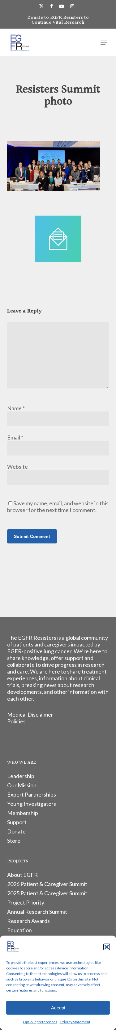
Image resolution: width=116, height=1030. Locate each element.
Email (15, 437)
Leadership (20, 776)
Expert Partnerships (31, 794)
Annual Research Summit (37, 911)
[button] (107, 947)
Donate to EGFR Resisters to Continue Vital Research (58, 20)
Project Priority (25, 902)
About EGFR (22, 874)
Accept (58, 1007)
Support (17, 822)
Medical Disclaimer (30, 714)
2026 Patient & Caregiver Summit (47, 884)
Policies (16, 721)
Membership (22, 812)
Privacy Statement (75, 1022)
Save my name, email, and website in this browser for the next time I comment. (58, 506)
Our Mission (22, 785)
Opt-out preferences (40, 1022)
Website (17, 466)
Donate (16, 831)
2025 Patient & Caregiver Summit (47, 893)
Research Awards (28, 920)
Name (16, 408)
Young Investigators (31, 803)
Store (13, 840)
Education (19, 930)
